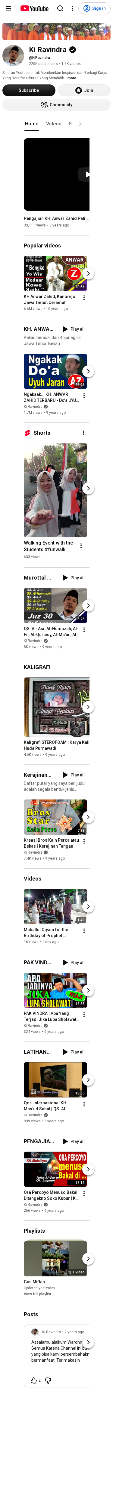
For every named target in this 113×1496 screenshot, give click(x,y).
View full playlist (37, 1294)
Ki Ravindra (33, 407)
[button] (80, 124)
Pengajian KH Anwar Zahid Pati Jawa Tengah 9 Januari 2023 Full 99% (57, 218)
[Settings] (72, 8)
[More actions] (84, 298)
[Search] (60, 8)
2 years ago (74, 1332)
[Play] (88, 174)
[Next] (88, 273)
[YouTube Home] (34, 8)
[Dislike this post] (48, 1380)
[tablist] (56, 124)
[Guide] (8, 8)
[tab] (31, 124)
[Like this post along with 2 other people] (34, 1380)
